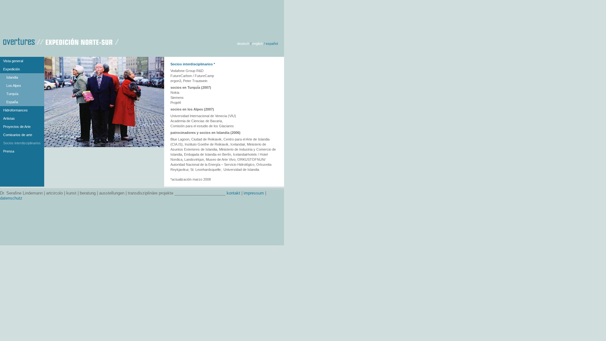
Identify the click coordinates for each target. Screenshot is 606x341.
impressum (254, 193)
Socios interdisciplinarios (22, 143)
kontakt (233, 193)
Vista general (13, 61)
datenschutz (11, 198)
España (12, 102)
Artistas (9, 118)
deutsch (243, 43)
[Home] (61, 40)
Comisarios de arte (17, 135)
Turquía (12, 94)
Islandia (12, 77)
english (257, 43)
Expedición (11, 69)
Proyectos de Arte (17, 127)
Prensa (8, 151)
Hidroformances (15, 110)
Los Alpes (13, 85)
